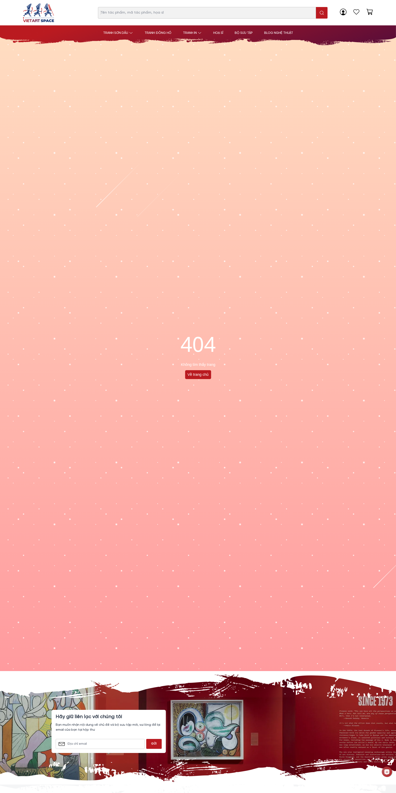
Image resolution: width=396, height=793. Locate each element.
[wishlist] (356, 12)
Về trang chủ (198, 374)
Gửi (154, 743)
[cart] (369, 12)
